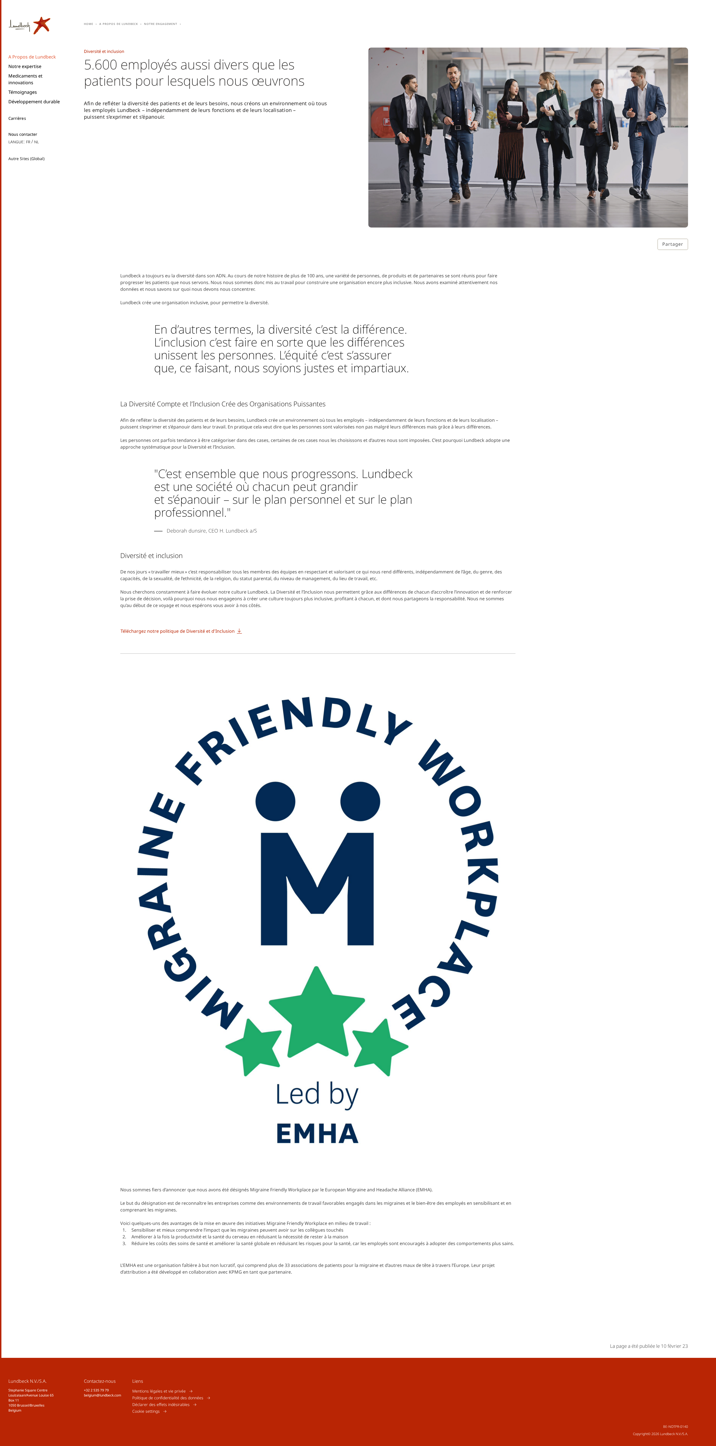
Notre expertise (24, 66)
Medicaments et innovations (25, 79)
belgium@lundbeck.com (102, 1395)
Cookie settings (146, 1411)
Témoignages (22, 92)
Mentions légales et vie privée (159, 1391)
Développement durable (34, 102)
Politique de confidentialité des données (167, 1398)
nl (36, 141)
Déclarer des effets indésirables (161, 1404)
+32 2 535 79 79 (96, 1390)
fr (28, 141)
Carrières (17, 118)
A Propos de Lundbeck (32, 57)
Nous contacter (22, 134)
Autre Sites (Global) (26, 158)
